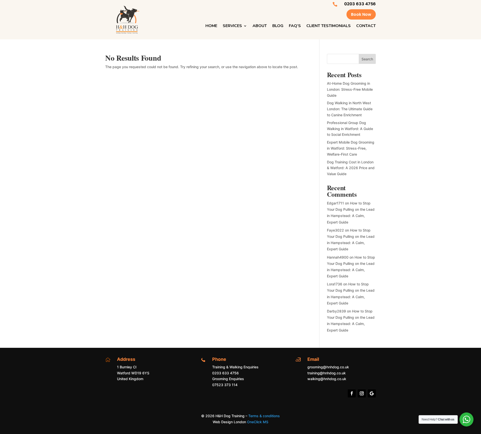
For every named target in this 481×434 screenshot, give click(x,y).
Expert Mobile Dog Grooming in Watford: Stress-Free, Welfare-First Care (350, 148)
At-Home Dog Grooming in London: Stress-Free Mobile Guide (350, 89)
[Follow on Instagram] (362, 393)
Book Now (361, 14)
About (260, 26)
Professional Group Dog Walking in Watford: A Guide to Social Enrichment (350, 129)
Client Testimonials (328, 26)
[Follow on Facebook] (352, 393)
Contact (366, 26)
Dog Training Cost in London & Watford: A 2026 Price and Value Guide (351, 168)
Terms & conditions (264, 416)
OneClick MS (257, 422)
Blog (277, 26)
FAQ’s (295, 26)
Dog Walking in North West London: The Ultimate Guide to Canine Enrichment (350, 109)
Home (211, 26)
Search (367, 59)
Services (232, 26)
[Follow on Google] (372, 393)
